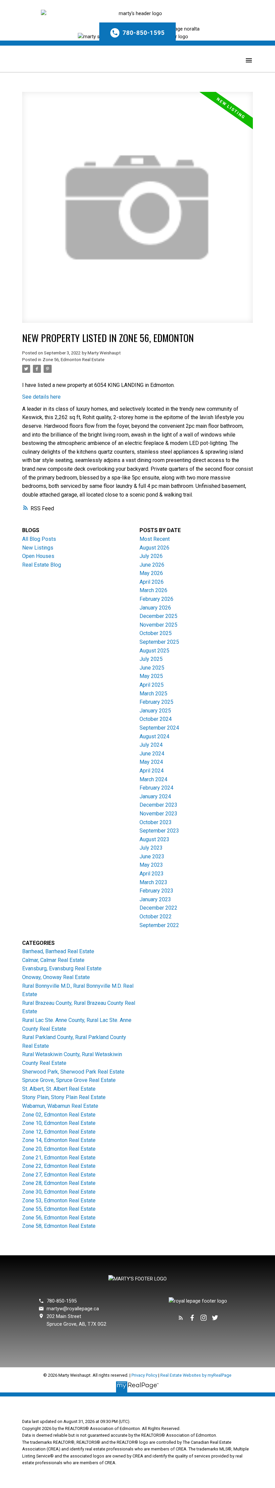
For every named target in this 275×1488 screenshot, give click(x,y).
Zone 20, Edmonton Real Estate (59, 1149)
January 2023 (155, 899)
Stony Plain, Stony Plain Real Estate (64, 1097)
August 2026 (154, 548)
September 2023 (159, 830)
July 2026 (151, 556)
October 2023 (156, 822)
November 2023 (158, 813)
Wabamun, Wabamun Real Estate (60, 1106)
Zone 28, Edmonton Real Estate (59, 1183)
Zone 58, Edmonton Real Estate (59, 1226)
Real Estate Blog (41, 565)
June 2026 (152, 565)
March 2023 (153, 882)
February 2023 (156, 891)
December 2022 (158, 908)
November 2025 (158, 625)
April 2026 (152, 582)
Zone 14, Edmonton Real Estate (59, 1140)
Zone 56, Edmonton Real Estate (73, 359)
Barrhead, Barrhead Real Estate (58, 951)
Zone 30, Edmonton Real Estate (59, 1192)
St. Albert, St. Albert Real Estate (59, 1089)
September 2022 (159, 925)
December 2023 (158, 805)
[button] (137, 31)
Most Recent (155, 539)
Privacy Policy (144, 1375)
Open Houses (38, 556)
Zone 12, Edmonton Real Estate (59, 1132)
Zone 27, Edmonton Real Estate (59, 1174)
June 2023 (152, 856)
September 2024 (159, 728)
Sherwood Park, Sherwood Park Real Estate (73, 1072)
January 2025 (155, 710)
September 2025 (159, 642)
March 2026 (153, 590)
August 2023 (154, 839)
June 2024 (152, 753)
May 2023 (151, 865)
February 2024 (156, 788)
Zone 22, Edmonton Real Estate (59, 1166)
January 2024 (155, 796)
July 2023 (151, 848)
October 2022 (156, 916)
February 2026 (156, 599)
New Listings (37, 548)
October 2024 (156, 719)
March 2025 (153, 693)
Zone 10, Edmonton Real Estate (59, 1123)
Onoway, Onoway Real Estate (56, 977)
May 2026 (151, 573)
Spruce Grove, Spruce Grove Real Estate (69, 1080)
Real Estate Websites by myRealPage (195, 1375)
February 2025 (156, 702)
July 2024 (151, 745)
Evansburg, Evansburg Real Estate (62, 968)
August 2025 (154, 650)
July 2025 (151, 659)
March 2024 (153, 779)
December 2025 (158, 616)
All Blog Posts (39, 539)
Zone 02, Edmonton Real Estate (59, 1114)
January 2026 (155, 608)
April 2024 (152, 770)
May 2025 (151, 676)
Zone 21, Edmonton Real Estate (59, 1157)
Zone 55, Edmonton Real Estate (59, 1209)
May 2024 (151, 762)
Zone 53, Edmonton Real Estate (59, 1200)
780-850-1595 (143, 32)
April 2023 (152, 873)
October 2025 (156, 633)
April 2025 (152, 685)
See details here (41, 397)
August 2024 (154, 736)
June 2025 (152, 668)
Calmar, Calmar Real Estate (53, 960)
